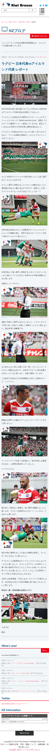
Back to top (24, 733)
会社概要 (12, 750)
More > (44, 650)
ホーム (4, 22)
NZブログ (13, 22)
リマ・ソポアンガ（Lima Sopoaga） (23, 663)
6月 (28, 22)
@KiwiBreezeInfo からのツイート (15, 704)
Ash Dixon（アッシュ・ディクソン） (24, 691)
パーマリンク (41, 57)
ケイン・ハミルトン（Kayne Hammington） (26, 681)
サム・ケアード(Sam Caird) (20, 673)
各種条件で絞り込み (40, 36)
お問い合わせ (34, 750)
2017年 (22, 22)
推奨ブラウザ (22, 750)
